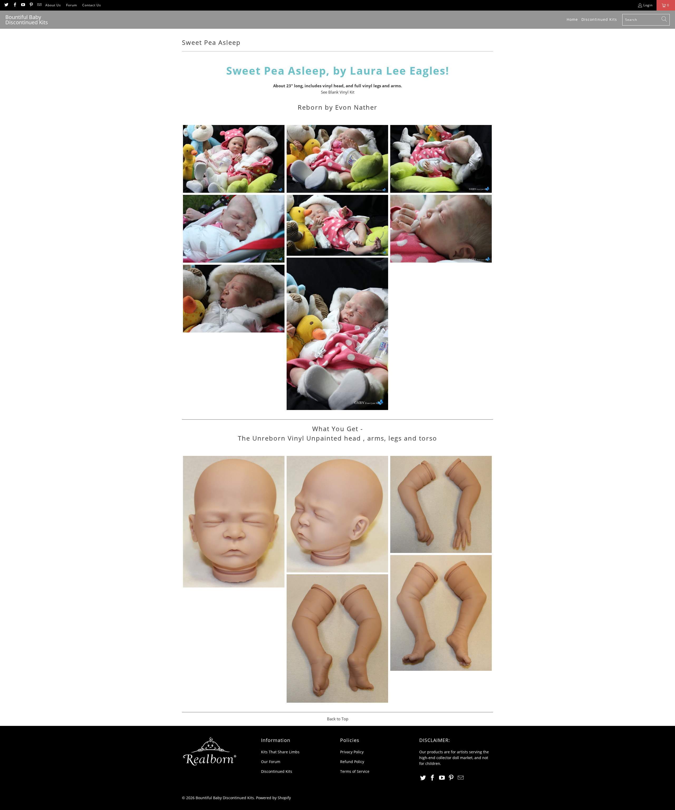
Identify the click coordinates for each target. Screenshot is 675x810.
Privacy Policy (352, 751)
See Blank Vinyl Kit (337, 92)
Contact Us (91, 5)
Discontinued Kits (276, 771)
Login (648, 5)
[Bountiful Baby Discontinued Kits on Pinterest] (31, 5)
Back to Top (337, 718)
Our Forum (270, 761)
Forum (71, 5)
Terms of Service (354, 771)
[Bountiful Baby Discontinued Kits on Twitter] (6, 5)
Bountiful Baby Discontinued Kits (225, 797)
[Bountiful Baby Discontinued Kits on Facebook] (14, 5)
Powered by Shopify (273, 797)
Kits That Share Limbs (280, 751)
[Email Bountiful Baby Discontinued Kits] (39, 5)
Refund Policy (352, 761)
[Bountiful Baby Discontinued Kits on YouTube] (23, 5)
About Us (53, 5)
